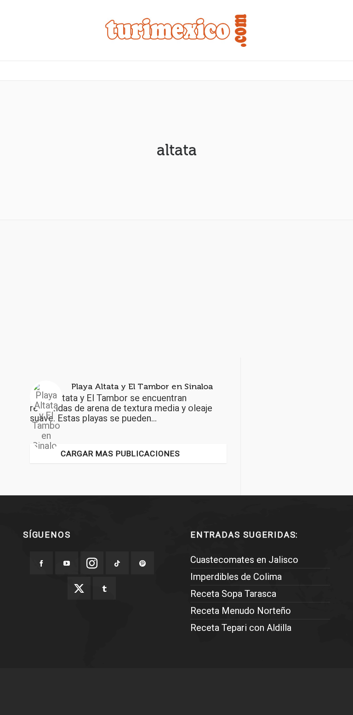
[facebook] (41, 562)
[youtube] (66, 562)
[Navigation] (176, 70)
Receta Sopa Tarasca (233, 593)
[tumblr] (104, 588)
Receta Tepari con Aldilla (240, 627)
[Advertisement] (176, 291)
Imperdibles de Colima (236, 576)
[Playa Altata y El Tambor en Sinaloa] (46, 396)
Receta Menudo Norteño (240, 610)
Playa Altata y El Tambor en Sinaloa (142, 386)
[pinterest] (142, 562)
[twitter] (79, 588)
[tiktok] (117, 562)
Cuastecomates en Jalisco (244, 559)
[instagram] (91, 562)
